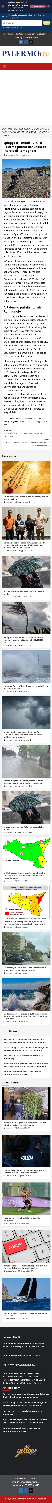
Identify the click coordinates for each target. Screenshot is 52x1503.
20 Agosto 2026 (22, 1128)
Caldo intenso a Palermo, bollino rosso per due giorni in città (26, 497)
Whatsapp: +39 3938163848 (26, 37)
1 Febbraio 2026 (22, 786)
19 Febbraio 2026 (23, 691)
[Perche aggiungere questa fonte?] (48, 6)
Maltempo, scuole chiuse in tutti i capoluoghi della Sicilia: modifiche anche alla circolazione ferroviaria (25, 1016)
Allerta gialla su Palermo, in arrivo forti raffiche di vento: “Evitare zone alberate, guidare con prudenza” (23, 734)
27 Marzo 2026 (22, 645)
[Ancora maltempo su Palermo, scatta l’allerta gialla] (26, 572)
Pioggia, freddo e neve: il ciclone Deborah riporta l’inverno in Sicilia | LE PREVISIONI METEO (23, 640)
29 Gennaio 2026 (22, 832)
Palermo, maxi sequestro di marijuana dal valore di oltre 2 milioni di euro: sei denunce (25, 1041)
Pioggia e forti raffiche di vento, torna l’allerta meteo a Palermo (26, 687)
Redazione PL (10, 155)
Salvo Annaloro (11, 1223)
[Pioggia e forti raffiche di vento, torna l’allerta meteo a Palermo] (26, 666)
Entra (46, 23)
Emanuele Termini (11, 1271)
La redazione (8, 34)
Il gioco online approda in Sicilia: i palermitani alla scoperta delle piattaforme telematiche (26, 1065)
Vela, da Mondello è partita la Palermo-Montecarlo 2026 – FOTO (22, 1073)
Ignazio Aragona (27, 1364)
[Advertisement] (26, 97)
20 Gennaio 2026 (22, 927)
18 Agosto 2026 (24, 1319)
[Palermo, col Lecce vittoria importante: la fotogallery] (26, 1198)
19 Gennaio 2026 (22, 1022)
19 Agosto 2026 (25, 1271)
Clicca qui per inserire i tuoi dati (12, 27)
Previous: (24, 433)
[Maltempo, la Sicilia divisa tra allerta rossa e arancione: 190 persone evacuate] (26, 948)
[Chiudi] (6, 6)
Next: (26, 442)
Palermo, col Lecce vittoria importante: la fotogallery (23, 1057)
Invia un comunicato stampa (36, 34)
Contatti (19, 34)
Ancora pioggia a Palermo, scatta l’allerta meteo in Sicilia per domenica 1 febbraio (23, 781)
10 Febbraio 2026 (23, 740)
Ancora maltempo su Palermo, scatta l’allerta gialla (25, 592)
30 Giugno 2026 (22, 502)
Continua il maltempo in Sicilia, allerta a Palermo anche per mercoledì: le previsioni (24, 922)
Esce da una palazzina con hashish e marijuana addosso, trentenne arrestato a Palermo (26, 1049)
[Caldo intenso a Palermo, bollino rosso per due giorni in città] (26, 477)
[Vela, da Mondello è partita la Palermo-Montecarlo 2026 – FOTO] (26, 1294)
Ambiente (12, 418)
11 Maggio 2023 (24, 155)
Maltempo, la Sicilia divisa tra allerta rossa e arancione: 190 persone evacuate (25, 968)
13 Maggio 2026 (22, 551)
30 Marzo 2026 (22, 597)
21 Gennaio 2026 (22, 881)
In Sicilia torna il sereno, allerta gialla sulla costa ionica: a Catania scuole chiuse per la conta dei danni (24, 875)
